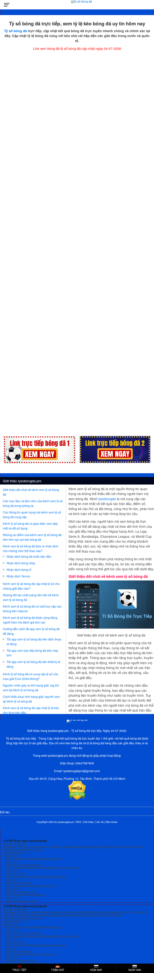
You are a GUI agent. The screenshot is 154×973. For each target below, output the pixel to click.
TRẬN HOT (57, 970)
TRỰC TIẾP (19, 970)
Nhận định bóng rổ (19, 569)
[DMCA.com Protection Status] (77, 799)
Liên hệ (99, 822)
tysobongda (107, 498)
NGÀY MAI (134, 970)
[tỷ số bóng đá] (77, 719)
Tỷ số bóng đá (15, 30)
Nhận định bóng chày (21, 563)
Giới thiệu (88, 822)
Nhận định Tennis (18, 576)
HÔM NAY (96, 970)
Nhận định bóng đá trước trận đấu (29, 556)
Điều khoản (112, 822)
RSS (78, 822)
